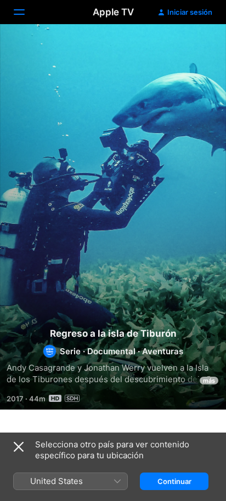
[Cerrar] (19, 447)
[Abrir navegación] (26, 12)
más (209, 380)
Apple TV (113, 12)
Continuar (174, 481)
